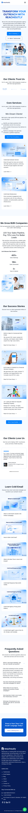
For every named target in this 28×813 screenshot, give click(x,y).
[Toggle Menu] (25, 2)
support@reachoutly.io (9, 792)
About (5, 779)
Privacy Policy (6, 785)
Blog (4, 776)
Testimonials (6, 772)
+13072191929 (7, 795)
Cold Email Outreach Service (11, 159)
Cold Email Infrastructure (10, 194)
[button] (25, 809)
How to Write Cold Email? (10, 537)
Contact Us (6, 783)
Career (5, 781)
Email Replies (6, 774)
